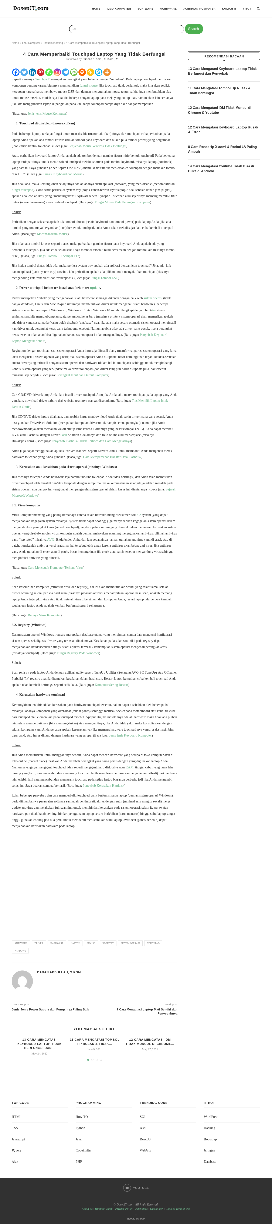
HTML (16, 1117)
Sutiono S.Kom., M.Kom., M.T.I (103, 59)
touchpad (42, 79)
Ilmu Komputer (119, 8)
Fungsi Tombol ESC (104, 278)
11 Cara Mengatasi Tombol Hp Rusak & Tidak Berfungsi (219, 90)
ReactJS (145, 1139)
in (153, 310)
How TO (82, 1117)
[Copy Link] (90, 72)
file (139, 515)
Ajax (15, 1161)
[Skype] (98, 72)
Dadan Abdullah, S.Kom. (59, 972)
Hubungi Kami (104, 1208)
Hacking (209, 1128)
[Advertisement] (94, 882)
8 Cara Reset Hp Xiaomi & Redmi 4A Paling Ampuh (222, 149)
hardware (57, 943)
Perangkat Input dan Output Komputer (82, 375)
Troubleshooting (53, 42)
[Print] (82, 72)
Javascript (18, 1139)
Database (210, 1161)
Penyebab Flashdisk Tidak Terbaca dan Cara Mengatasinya (91, 441)
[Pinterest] (40, 72)
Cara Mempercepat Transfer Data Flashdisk (112, 457)
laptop (75, 943)
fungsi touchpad (22, 190)
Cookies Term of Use (178, 1208)
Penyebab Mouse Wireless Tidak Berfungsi (97, 146)
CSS (15, 1128)
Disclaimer (156, 1208)
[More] (107, 72)
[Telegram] (65, 72)
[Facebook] (16, 72)
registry (108, 943)
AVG (50, 539)
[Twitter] (24, 72)
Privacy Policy (124, 1208)
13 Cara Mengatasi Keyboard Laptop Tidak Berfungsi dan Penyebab (222, 71)
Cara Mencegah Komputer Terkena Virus (55, 567)
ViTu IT (248, 8)
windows (20, 950)
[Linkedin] (32, 72)
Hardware (168, 8)
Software (145, 8)
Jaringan (209, 1150)
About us (87, 1208)
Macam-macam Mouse (52, 234)
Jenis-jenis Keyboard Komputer (130, 735)
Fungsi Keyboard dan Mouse (62, 174)
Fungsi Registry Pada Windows (78, 653)
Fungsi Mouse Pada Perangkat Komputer (122, 202)
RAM (129, 767)
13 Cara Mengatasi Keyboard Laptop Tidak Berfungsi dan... (39, 1044)
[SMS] (74, 72)
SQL (143, 1117)
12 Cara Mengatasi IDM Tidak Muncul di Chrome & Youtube (219, 110)
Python (80, 1128)
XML (143, 1128)
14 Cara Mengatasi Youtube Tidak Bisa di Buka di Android (221, 168)
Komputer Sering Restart (111, 685)
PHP (79, 1161)
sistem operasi (153, 298)
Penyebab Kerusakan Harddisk (103, 785)
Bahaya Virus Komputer (44, 615)
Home (96, 8)
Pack (63, 435)
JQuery (16, 1150)
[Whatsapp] (49, 72)
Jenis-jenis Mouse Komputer (47, 113)
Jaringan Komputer (199, 8)
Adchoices (141, 1208)
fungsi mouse (89, 85)
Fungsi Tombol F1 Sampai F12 (58, 256)
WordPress (211, 1117)
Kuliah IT (229, 8)
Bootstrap (210, 1139)
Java (79, 1139)
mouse (91, 943)
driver (38, 943)
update (95, 287)
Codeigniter (83, 1150)
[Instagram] (57, 72)
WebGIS (146, 1150)
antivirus (20, 943)
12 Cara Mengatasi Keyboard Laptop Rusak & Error (223, 129)
